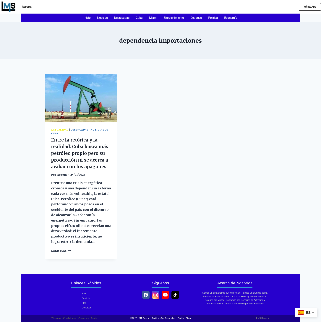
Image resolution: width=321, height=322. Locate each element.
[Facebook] (146, 295)
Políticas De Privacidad (163, 318)
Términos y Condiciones (63, 318)
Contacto (86, 307)
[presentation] (81, 98)
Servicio (86, 298)
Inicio (84, 293)
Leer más (61, 250)
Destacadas (79, 129)
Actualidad (59, 129)
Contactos (83, 318)
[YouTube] (165, 295)
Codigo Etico (184, 318)
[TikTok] (175, 295)
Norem (62, 174)
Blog (84, 303)
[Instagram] (155, 295)
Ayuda (94, 318)
